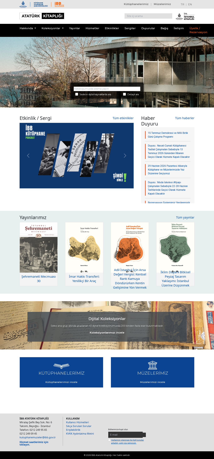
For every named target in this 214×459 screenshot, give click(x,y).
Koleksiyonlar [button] (51, 28)
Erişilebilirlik (73, 430)
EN (190, 4)
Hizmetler (92, 28)
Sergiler (130, 28)
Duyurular (148, 28)
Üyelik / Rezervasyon (198, 30)
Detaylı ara (132, 94)
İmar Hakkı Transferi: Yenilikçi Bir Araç (84, 278)
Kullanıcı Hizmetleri (77, 422)
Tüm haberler (184, 118)
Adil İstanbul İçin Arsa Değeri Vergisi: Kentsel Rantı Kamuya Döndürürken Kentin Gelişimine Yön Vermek (130, 279)
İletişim (179, 28)
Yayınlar (74, 28)
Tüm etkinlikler (123, 118)
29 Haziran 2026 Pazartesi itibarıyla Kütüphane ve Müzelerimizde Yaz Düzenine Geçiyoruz (167, 169)
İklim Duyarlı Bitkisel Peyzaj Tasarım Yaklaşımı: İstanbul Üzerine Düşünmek (175, 278)
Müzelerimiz (162, 4)
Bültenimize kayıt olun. (118, 429)
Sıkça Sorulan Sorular (78, 426)
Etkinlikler (112, 28)
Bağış (164, 28)
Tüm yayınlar (185, 217)
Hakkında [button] (26, 28)
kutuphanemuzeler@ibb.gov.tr (38, 437)
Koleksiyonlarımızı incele (107, 332)
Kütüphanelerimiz (136, 4)
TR (182, 4)
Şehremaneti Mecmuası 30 (38, 278)
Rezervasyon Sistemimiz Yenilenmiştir (169, 202)
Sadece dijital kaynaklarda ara (94, 94)
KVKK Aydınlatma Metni (80, 433)
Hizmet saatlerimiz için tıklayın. (34, 443)
